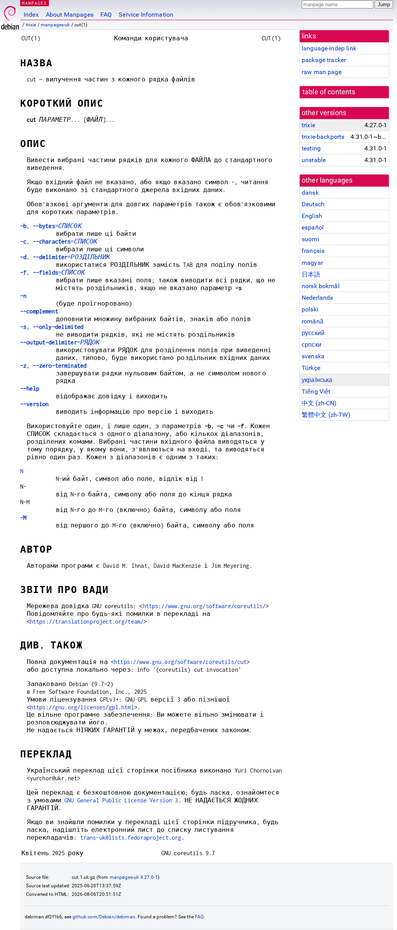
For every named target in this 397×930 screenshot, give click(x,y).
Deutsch (313, 204)
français (313, 250)
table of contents (329, 92)
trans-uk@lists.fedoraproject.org (130, 837)
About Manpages (69, 14)
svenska (313, 356)
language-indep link (329, 48)
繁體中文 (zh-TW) (326, 414)
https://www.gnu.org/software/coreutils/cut (180, 662)
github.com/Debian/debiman (103, 917)
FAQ (106, 14)
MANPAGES (34, 2)
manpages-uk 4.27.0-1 (134, 877)
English (312, 216)
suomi (310, 239)
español (313, 227)
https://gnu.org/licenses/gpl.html (82, 707)
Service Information (146, 14)
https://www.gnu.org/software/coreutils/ (204, 606)
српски (311, 344)
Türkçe (311, 368)
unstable (314, 160)
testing (311, 148)
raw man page (322, 72)
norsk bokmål (321, 286)
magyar (312, 262)
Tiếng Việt (316, 391)
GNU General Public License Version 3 (121, 800)
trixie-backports (323, 136)
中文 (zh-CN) (319, 403)
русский (313, 333)
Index (31, 14)
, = (51, 226)
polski (310, 309)
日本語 (311, 274)
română (312, 321)
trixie (31, 25)
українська (317, 380)
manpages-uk (55, 25)
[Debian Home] (10, 15)
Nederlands (317, 297)
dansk (310, 192)
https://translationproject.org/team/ (86, 621)
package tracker (324, 60)
